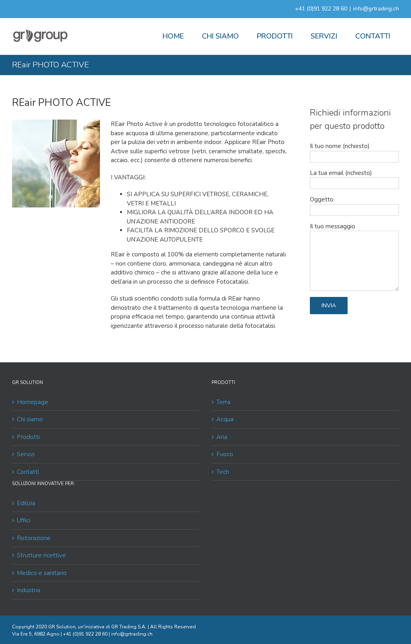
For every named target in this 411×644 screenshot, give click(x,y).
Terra (223, 402)
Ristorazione (34, 538)
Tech (222, 472)
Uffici (23, 520)
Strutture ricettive (41, 555)
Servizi (26, 454)
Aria (221, 437)
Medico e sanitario (42, 573)
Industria (28, 590)
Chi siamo (30, 419)
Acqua (225, 419)
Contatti (28, 472)
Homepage (32, 402)
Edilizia (26, 503)
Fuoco (224, 454)
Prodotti (28, 437)
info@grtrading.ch (376, 8)
